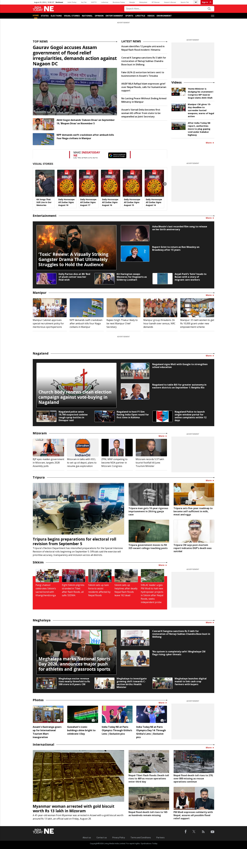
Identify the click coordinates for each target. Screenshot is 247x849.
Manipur (39, 292)
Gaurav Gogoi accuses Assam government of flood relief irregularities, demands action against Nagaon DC (75, 55)
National (87, 15)
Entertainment (114, 15)
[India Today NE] (43, 8)
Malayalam (143, 2)
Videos (151, 15)
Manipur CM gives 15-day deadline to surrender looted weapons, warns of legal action (201, 110)
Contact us (101, 837)
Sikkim (38, 562)
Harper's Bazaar (170, 2)
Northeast (59, 2)
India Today (72, 2)
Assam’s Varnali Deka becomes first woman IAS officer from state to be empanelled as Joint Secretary (141, 113)
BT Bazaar (156, 2)
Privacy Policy (118, 837)
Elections (56, 15)
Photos (38, 700)
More (209, 142)
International (43, 744)
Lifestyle (140, 15)
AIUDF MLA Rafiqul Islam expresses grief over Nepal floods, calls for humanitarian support (143, 87)
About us (87, 837)
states (45, 15)
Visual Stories (72, 15)
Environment (164, 15)
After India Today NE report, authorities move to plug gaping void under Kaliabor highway (199, 128)
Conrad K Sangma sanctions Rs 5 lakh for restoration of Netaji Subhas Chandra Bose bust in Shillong (143, 61)
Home (36, 15)
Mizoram (40, 433)
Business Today (119, 2)
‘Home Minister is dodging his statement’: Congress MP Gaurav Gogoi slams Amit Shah (201, 93)
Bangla (132, 2)
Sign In (205, 2)
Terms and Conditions (141, 837)
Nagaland (40, 353)
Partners (160, 837)
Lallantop (104, 2)
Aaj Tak (83, 2)
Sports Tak (185, 2)
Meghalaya (42, 620)
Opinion (99, 15)
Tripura (39, 477)
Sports (129, 15)
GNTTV (93, 2)
